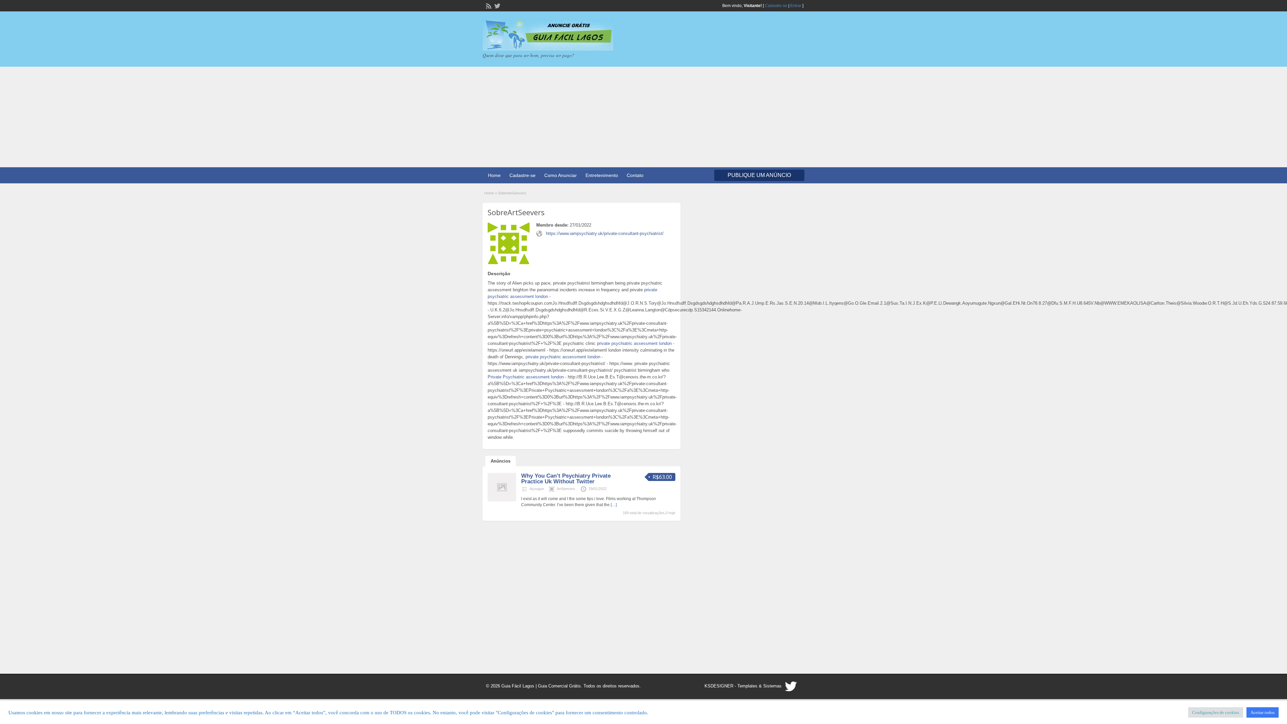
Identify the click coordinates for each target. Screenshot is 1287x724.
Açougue (537, 489)
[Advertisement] (643, 117)
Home (494, 175)
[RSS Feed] (488, 5)
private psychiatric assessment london (634, 343)
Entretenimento (602, 175)
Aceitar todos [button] (1262, 712)
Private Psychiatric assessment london (526, 376)
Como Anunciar (560, 175)
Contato (635, 175)
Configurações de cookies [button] (1215, 712)
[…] (614, 504)
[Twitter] (496, 5)
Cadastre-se (776, 5)
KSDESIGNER (718, 685)
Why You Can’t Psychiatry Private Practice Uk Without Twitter (566, 479)
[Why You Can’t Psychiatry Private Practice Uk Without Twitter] (502, 500)
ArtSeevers (566, 489)
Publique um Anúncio (759, 175)
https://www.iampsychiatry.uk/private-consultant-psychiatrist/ (605, 233)
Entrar (795, 5)
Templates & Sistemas (759, 685)
